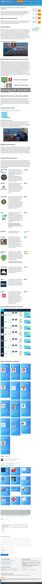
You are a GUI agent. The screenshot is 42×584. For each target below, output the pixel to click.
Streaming (35, 1)
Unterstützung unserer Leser (29, 569)
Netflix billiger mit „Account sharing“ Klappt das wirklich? (11, 569)
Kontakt (34, 4)
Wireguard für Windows (4, 113)
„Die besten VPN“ (19, 1)
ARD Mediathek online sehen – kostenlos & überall (6, 563)
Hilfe (31, 4)
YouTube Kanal (17, 152)
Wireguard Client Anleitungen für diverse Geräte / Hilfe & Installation (5, 365)
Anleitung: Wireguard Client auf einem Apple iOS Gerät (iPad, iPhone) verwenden (25, 365)
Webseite (26, 320)
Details (39, 17)
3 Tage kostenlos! (26, 253)
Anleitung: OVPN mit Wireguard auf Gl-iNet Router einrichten (5, 420)
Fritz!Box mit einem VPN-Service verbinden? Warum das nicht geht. (12, 568)
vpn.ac (6, 347)
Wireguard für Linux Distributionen (6, 117)
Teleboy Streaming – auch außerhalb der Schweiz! (6, 561)
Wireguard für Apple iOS (5, 116)
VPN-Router (31, 1)
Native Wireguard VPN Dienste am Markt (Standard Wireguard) (26, 383)
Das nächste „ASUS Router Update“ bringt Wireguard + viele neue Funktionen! (15, 402)
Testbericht (25, 183)
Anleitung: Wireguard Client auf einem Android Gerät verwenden (15, 365)
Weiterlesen (5, 379)
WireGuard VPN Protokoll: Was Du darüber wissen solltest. (4, 438)
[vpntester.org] (6, 1)
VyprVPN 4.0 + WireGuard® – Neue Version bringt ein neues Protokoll (15, 420)
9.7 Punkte (36, 14)
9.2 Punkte (36, 23)
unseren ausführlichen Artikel (20, 38)
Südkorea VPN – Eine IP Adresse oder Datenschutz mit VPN (8, 464)
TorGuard (5, 353)
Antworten (8, 519)
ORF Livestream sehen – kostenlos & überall (6, 564)
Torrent (40, 1)
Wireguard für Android (4, 112)
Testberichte (24, 4)
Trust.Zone (6, 315)
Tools (28, 4)
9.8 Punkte (36, 11)
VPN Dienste (26, 1)
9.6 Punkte (36, 18)
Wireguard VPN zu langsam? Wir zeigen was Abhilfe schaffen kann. (15, 383)
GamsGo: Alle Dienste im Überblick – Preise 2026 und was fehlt (7, 560)
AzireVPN (5, 321)
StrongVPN (5, 341)
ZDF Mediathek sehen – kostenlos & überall (5, 562)
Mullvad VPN (6, 328)
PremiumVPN (26, 169)
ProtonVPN (5, 334)
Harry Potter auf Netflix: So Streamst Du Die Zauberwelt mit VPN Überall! (11, 570)
